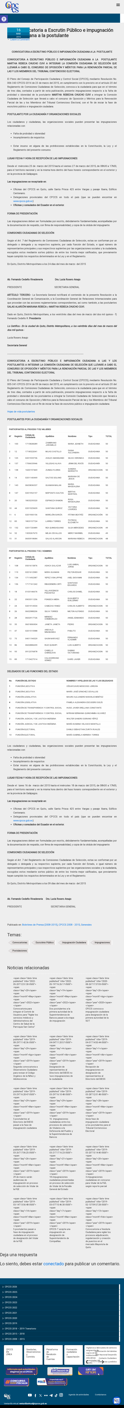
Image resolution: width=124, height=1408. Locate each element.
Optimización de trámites (106, 1351)
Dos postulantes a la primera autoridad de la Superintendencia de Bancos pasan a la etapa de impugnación (61, 1015)
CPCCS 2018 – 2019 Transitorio (20, 1328)
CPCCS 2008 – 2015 (14, 1339)
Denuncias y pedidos (107, 1362)
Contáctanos (101, 1394)
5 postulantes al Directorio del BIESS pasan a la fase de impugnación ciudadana (25, 1123)
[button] (4, 19)
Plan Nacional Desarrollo (106, 1355)
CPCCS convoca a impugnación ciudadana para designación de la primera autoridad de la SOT (97, 1015)
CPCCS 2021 (11, 1313)
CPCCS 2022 (11, 1307)
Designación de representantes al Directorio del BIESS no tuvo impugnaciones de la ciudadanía (61, 1073)
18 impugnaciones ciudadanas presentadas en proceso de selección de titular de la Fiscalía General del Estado (61, 1183)
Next (103, 1361)
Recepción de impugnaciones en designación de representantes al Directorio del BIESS (95, 1073)
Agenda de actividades (79, 1394)
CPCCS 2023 (11, 1302)
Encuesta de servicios (107, 1348)
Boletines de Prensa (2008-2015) (40, 924)
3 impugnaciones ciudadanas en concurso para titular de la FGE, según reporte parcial (98, 1181)
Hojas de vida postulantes (21, 411)
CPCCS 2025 (11, 1292)
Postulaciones (20, 950)
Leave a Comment (20, 39)
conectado (53, 1263)
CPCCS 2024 (11, 1297)
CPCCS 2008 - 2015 (69, 924)
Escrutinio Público (45, 942)
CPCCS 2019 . (11, 1323)
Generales (86, 924)
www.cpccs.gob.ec (23, 201)
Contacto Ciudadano (108, 1358)
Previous (86, 1361)
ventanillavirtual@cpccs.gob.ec (33, 1403)
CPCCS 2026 (11, 1286)
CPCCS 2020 (11, 1318)
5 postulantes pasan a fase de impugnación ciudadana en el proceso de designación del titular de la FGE (25, 1235)
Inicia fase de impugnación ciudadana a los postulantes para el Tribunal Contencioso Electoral (98, 1125)
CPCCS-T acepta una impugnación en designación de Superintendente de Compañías (59, 1235)
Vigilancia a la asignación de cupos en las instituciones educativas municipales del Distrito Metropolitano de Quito (93, 1358)
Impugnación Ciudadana (74, 942)
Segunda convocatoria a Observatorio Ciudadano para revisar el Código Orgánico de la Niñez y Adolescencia (25, 1073)
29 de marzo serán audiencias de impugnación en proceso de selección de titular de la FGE (25, 1183)
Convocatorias (20, 942)
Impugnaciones (102, 942)
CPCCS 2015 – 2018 (14, 1333)
